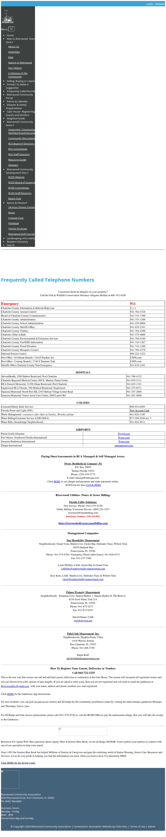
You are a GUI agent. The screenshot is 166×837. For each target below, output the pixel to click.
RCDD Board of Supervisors (23, 182)
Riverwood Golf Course (21, 234)
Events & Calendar (17, 101)
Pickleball (13, 223)
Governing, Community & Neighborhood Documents (23, 131)
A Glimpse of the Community (17, 75)
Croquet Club (15, 218)
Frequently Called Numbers (22, 91)
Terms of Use (137, 826)
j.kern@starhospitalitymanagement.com (83, 579)
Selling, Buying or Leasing (21, 81)
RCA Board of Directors (21, 143)
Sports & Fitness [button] (16, 203)
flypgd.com (124, 433)
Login (149, 3)
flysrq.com (123, 441)
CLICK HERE (93, 485)
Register (160, 3)
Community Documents (22, 138)
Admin (151, 826)
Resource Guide (17, 159)
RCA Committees (17, 149)
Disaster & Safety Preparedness (16, 106)
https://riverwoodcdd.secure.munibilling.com (83, 523)
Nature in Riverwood (20, 62)
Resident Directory (17, 241)
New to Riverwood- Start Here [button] (20, 40)
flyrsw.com (124, 437)
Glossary (13, 165)
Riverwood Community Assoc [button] (19, 123)
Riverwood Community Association (51, 826)
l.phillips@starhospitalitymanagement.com (83, 568)
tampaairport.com (124, 445)
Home (10, 35)
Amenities (14, 52)
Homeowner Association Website (93, 826)
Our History (15, 68)
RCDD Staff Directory (20, 193)
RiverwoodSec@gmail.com (15, 686)
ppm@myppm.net (83, 620)
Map (10, 57)
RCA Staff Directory (19, 154)
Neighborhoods (16, 118)
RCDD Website (16, 177)
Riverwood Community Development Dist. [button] (19, 171)
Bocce (11, 212)
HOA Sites (121, 826)
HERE (57, 481)
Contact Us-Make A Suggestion (17, 86)
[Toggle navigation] (11, 29)
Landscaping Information (21, 238)
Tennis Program (17, 228)
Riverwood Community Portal (19, 96)
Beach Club (14, 198)
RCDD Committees (18, 187)
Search (11, 245)
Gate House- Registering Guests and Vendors (20, 113)
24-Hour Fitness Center (21, 207)
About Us (13, 46)
